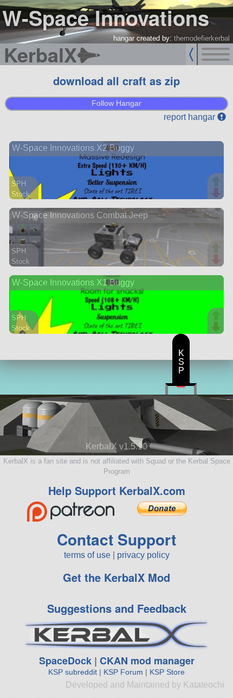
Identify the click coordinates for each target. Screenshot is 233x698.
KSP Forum (123, 672)
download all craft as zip (116, 80)
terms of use (87, 555)
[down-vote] (217, 193)
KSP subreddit (72, 672)
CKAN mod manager (147, 660)
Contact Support (116, 539)
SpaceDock (65, 660)
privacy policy (143, 555)
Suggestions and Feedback (116, 608)
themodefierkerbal (202, 38)
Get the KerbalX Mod (116, 577)
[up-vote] (217, 182)
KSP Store (167, 672)
